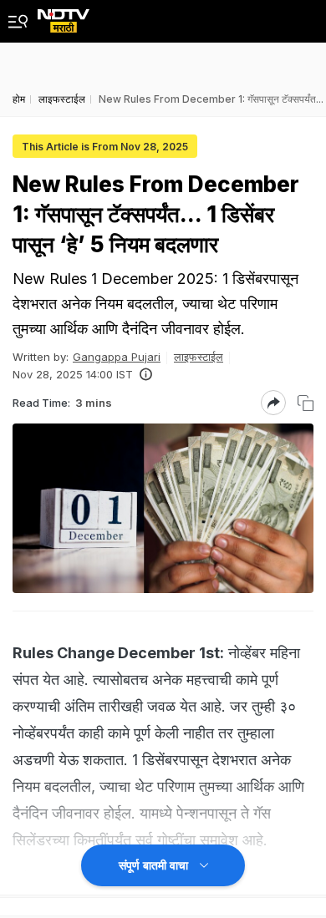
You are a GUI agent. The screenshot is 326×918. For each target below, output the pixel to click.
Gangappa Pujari (116, 356)
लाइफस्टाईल (198, 356)
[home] (63, 16)
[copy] (305, 403)
